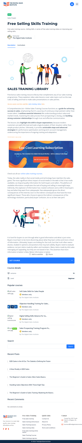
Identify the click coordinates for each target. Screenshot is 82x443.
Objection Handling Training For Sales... (34, 304)
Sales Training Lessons (29, 425)
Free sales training (28, 419)
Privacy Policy (46, 425)
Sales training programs (29, 438)
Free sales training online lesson (30, 431)
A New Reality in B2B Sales (19, 369)
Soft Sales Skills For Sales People (32, 291)
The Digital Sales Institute (22, 38)
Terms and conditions (48, 428)
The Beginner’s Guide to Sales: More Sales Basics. (28, 377)
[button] (77, 4)
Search (11, 341)
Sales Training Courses (29, 435)
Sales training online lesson (30, 422)
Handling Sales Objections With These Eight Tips (27, 385)
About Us (45, 422)
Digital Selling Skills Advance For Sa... (33, 316)
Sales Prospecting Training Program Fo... (35, 328)
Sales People (12, 18)
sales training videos (34, 104)
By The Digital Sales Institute (29, 297)
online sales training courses (31, 174)
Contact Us (45, 419)
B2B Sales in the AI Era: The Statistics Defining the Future (30, 361)
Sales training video (28, 428)
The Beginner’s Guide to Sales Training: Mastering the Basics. (32, 393)
